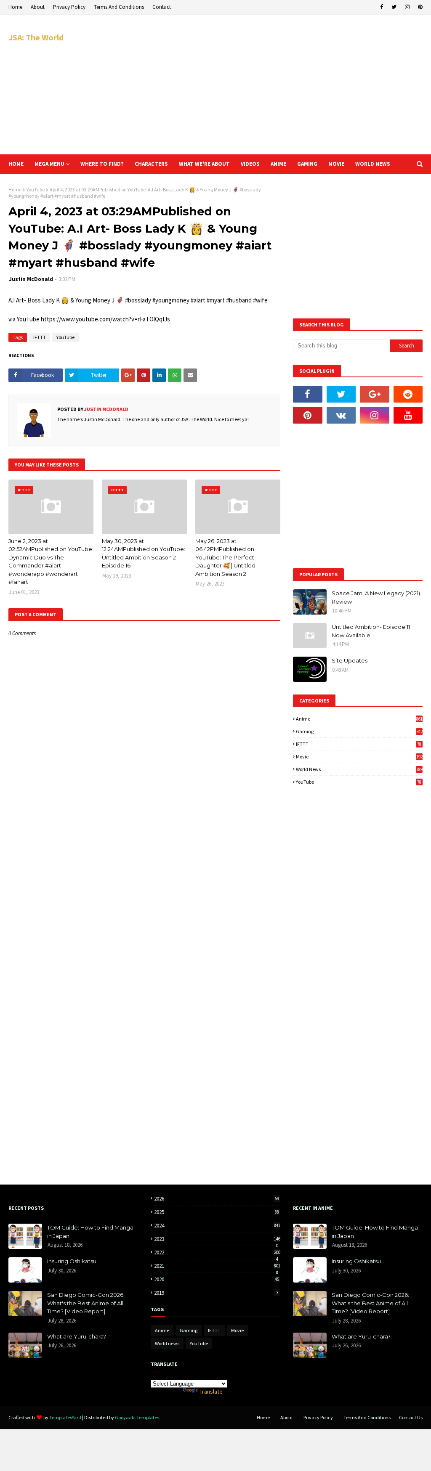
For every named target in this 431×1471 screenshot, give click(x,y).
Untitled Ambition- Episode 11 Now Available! (371, 631)
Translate (211, 1391)
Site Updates (349, 660)
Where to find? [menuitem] (102, 163)
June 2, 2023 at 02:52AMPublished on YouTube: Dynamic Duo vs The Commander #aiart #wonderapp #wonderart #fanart (50, 562)
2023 (217, 1239)
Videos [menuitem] (250, 163)
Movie (359, 756)
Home (15, 7)
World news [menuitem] (372, 163)
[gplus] (374, 394)
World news (359, 769)
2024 (217, 1225)
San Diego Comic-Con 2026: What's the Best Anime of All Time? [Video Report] (86, 1303)
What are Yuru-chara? (76, 1336)
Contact (161, 7)
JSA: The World (36, 37)
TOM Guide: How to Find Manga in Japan (90, 1231)
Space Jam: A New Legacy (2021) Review (376, 597)
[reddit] (408, 394)
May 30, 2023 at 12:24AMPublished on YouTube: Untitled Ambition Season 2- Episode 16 (143, 553)
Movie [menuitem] (336, 163)
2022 (217, 1252)
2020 (216, 1279)
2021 (217, 1266)
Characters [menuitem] (151, 163)
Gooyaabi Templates (137, 1417)
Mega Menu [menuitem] (49, 163)
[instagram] (407, 7)
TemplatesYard (65, 1417)
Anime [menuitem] (278, 163)
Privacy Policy (69, 7)
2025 (216, 1212)
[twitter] (394, 7)
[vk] (341, 415)
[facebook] (381, 7)
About (38, 7)
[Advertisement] (282, 84)
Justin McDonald (31, 279)
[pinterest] (419, 7)
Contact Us (411, 1417)
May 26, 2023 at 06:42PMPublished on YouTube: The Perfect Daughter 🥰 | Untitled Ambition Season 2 (225, 557)
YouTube (36, 189)
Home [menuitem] (16, 163)
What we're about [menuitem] (204, 163)
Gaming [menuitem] (307, 163)
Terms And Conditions (119, 7)
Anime (359, 719)
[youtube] (408, 415)
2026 (216, 1198)
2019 (216, 1292)
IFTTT (39, 337)
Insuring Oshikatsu (71, 1261)
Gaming (359, 731)
